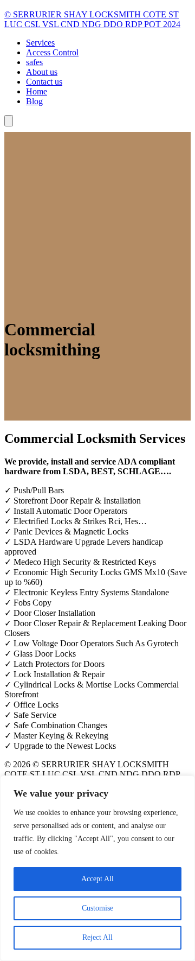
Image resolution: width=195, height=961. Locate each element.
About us (41, 72)
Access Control (52, 52)
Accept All (97, 879)
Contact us (44, 81)
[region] (97, 868)
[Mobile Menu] (8, 120)
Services (40, 42)
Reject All (97, 937)
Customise (97, 908)
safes (34, 62)
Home (36, 91)
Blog (34, 101)
